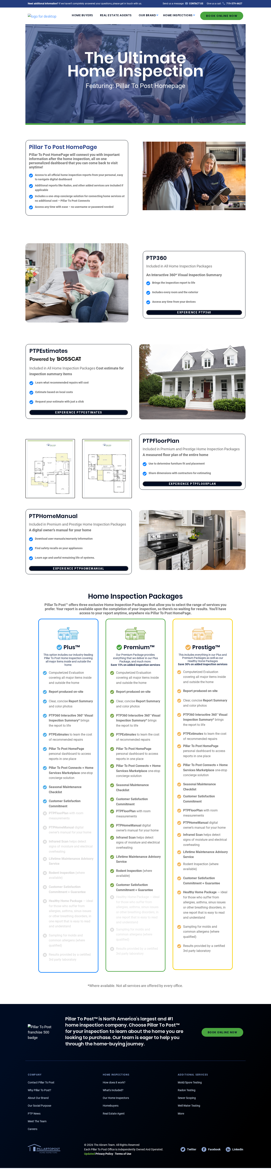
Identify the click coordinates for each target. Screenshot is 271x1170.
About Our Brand (38, 1097)
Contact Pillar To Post (41, 1082)
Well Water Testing (189, 1105)
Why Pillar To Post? (39, 1090)
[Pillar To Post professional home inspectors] (42, 15)
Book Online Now (221, 15)
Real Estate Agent (114, 1113)
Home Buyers (82, 15)
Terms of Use (123, 1153)
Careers (32, 1129)
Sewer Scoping (187, 1097)
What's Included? (113, 1090)
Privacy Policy (98, 1153)
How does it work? (114, 1082)
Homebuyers (110, 1105)
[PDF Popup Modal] (50, 468)
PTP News (34, 1113)
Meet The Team (37, 1121)
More (181, 1113)
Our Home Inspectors (116, 1097)
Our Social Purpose (39, 1105)
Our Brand (147, 15)
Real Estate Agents (116, 15)
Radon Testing (186, 1090)
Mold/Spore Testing (190, 1082)
